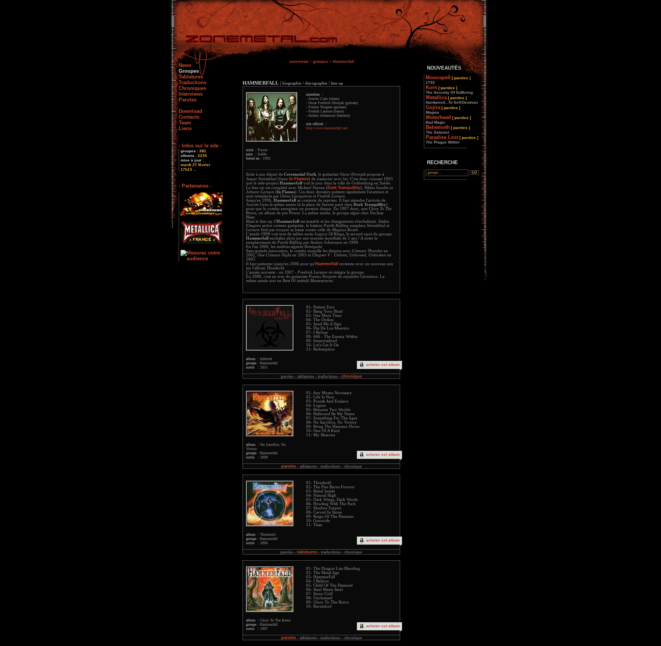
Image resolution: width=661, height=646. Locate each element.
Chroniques (192, 88)
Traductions (193, 82)
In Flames (299, 178)
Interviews (191, 94)
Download (190, 111)
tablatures (307, 552)
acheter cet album (383, 364)
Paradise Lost (452, 139)
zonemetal (298, 61)
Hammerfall (343, 61)
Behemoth (448, 129)
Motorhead (448, 119)
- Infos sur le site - (200, 145)
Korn (449, 90)
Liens (185, 128)
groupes (320, 61)
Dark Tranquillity (343, 187)
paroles (288, 466)
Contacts (189, 117)
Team (185, 123)
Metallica (452, 99)
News (185, 65)
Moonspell (448, 80)
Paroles (188, 100)
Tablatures (191, 77)
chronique (351, 376)
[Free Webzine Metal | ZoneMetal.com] (254, 40)
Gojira (443, 109)
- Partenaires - (195, 186)
